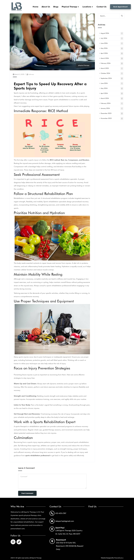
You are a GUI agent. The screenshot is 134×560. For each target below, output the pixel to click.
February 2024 (111, 103)
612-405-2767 (60, 513)
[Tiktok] (18, 541)
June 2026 (111, 43)
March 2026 (111, 58)
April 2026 (111, 53)
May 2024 (111, 88)
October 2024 (111, 73)
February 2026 (111, 63)
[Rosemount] (52, 541)
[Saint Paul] (52, 529)
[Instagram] (13, 541)
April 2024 (111, 93)
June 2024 (111, 83)
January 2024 (111, 108)
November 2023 (111, 118)
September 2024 (111, 78)
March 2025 (111, 68)
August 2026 (111, 33)
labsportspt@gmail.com (64, 521)
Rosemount (61, 540)
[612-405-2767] (52, 513)
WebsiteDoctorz (118, 558)
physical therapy (83, 65)
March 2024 (111, 98)
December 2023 (111, 113)
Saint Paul (59, 527)
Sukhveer (31, 74)
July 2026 (111, 38)
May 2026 (111, 48)
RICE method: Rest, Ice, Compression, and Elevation (69, 160)
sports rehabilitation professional (37, 455)
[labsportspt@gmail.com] (52, 521)
